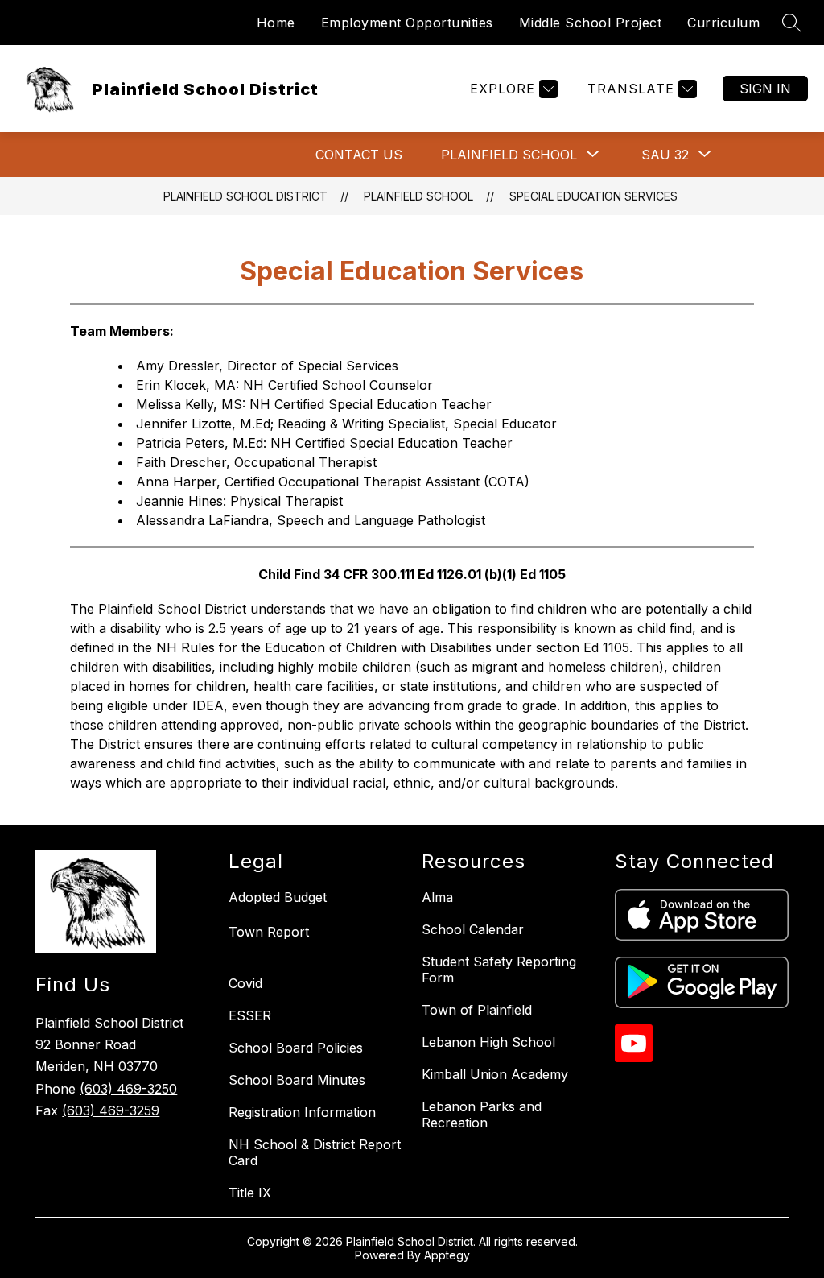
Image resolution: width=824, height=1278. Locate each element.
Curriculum (723, 22)
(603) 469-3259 (110, 1110)
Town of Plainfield (477, 1010)
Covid (245, 983)
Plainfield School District (245, 196)
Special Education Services (593, 196)
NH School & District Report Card (315, 1152)
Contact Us (358, 155)
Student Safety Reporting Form (499, 969)
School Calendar (473, 929)
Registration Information (302, 1112)
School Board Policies (296, 1048)
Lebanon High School (488, 1042)
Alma (437, 897)
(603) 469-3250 (128, 1089)
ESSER (250, 1015)
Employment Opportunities (407, 22)
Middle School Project (590, 22)
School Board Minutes (297, 1080)
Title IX (250, 1193)
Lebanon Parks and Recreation (482, 1114)
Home (276, 22)
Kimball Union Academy (495, 1074)
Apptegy (447, 1255)
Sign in (765, 89)
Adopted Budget (278, 897)
